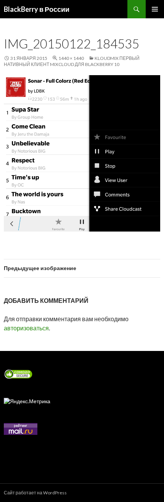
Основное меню (155, 9)
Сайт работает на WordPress (35, 493)
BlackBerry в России (36, 9)
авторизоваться (26, 327)
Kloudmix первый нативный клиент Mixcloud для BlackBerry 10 (72, 61)
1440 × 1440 (71, 58)
